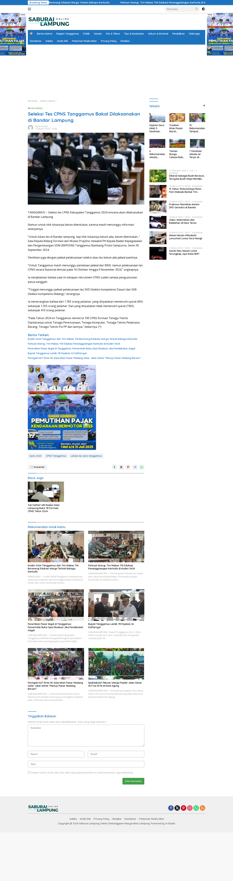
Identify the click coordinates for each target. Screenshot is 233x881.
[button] (196, 9)
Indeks (49, 41)
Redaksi (125, 41)
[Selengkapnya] (203, 105)
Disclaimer (36, 41)
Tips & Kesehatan (134, 33)
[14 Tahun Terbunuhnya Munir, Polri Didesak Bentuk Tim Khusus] (157, 191)
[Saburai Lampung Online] (49, 21)
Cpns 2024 (35, 455)
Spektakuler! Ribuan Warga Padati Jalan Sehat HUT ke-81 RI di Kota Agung (115, 684)
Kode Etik (62, 41)
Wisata (98, 33)
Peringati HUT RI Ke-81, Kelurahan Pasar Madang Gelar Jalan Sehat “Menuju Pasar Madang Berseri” (84, 358)
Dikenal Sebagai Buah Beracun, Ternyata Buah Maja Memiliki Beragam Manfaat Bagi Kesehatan (187, 177)
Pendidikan (178, 33)
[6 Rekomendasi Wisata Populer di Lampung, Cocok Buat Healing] (157, 143)
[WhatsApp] (196, 808)
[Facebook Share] (114, 467)
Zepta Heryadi (41, 126)
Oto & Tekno (113, 33)
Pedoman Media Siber (84, 41)
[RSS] (202, 808)
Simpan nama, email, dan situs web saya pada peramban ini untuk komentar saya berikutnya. (82, 772)
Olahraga (194, 33)
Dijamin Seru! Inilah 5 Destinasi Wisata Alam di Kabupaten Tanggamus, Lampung (157, 128)
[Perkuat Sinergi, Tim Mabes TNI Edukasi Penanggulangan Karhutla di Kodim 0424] (116, 546)
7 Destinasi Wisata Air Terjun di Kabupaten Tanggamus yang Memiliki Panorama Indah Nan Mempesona (197, 154)
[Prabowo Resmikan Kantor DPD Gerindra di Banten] (157, 206)
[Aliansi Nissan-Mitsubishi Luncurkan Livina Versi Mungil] (157, 237)
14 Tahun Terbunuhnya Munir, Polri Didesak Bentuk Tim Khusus (185, 190)
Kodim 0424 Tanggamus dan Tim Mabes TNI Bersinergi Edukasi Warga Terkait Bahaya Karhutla (82, 339)
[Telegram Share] (134, 467)
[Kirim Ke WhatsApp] (141, 467)
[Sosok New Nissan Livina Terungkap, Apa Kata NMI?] (157, 253)
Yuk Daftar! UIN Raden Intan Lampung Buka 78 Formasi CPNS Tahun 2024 (44, 508)
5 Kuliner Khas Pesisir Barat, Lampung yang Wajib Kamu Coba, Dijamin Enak (176, 128)
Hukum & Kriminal (158, 33)
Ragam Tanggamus (67, 33)
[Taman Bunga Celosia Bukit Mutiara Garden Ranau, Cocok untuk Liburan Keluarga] (177, 143)
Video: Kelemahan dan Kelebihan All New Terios (182, 221)
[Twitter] (177, 808)
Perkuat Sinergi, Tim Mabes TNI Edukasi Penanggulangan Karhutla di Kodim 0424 (138, 2)
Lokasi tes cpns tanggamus (86, 455)
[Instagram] (190, 808)
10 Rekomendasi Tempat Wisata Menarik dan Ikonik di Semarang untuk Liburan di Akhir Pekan (197, 128)
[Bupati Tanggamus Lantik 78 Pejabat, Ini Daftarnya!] (116, 605)
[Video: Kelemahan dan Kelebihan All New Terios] (157, 222)
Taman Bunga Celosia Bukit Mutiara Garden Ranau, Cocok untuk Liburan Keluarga (177, 154)
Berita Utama (44, 33)
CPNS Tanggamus (56, 455)
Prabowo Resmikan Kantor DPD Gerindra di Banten (184, 206)
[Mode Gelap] (203, 9)
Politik (86, 33)
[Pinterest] (183, 808)
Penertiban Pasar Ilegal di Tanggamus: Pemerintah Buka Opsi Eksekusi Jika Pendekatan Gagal (81, 348)
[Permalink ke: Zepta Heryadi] (30, 127)
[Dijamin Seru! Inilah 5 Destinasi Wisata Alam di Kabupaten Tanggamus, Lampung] (157, 117)
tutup (23, 14)
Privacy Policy (108, 41)
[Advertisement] (116, 70)
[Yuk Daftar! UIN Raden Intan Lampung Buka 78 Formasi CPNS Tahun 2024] (46, 492)
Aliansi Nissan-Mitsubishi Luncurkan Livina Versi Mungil (185, 237)
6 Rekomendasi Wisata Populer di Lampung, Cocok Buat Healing (157, 154)
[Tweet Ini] (121, 467)
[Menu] (30, 9)
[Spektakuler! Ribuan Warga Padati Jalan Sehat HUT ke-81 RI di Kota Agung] (116, 664)
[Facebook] (171, 808)
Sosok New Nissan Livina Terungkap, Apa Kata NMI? (184, 252)
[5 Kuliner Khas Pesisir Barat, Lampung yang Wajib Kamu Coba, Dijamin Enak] (177, 117)
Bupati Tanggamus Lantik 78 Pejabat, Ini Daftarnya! (57, 353)
